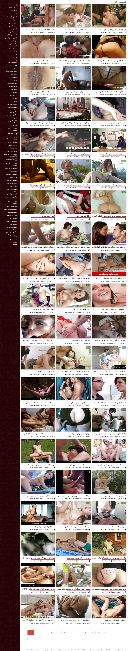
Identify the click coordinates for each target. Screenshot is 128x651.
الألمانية (15, 92)
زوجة (15, 68)
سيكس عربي (13, 186)
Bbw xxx (14, 74)
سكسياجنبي (13, 148)
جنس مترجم (13, 177)
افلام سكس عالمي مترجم (11, 202)
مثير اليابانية (13, 41)
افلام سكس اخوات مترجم (11, 121)
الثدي (15, 101)
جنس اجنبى (13, 118)
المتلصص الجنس (12, 51)
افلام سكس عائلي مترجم (12, 129)
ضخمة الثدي (13, 32)
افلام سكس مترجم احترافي (11, 159)
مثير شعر (14, 98)
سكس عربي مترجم (11, 112)
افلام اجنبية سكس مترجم (12, 228)
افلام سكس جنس (12, 212)
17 (112, 633)
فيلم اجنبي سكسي (11, 215)
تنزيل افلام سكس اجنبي (12, 134)
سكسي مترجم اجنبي (11, 168)
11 (105, 633)
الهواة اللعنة (13, 11)
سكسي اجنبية (13, 145)
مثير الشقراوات (12, 83)
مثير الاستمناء (13, 48)
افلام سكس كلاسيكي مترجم (11, 164)
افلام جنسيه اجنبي (12, 180)
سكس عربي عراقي (11, 221)
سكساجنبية (14, 171)
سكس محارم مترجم (11, 115)
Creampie (13, 95)
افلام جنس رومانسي (11, 174)
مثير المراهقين (13, 20)
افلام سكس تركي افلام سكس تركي (10, 155)
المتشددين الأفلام (12, 35)
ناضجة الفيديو (13, 26)
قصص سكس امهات (11, 151)
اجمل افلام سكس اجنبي (12, 138)
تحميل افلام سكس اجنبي (11, 235)
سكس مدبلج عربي (11, 183)
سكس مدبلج (13, 239)
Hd (16, 14)
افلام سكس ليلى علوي (10, 209)
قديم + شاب (13, 57)
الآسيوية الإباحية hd (11, 17)
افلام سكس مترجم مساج (11, 108)
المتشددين (14, 77)
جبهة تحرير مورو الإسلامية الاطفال (12, 61)
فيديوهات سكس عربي (10, 142)
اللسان (15, 29)
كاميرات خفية (13, 86)
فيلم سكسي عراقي (11, 206)
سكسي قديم (13, 224)
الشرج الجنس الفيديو (11, 38)
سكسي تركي (13, 218)
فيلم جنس (14, 125)
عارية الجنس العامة (11, 71)
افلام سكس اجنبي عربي (12, 190)
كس (15, 54)
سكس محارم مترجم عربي (11, 197)
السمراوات (14, 89)
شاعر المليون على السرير (12, 44)
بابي (15, 65)
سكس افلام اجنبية (12, 104)
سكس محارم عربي (11, 232)
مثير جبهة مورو (13, 23)
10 (99, 633)
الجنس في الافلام (12, 194)
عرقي (15, 80)
